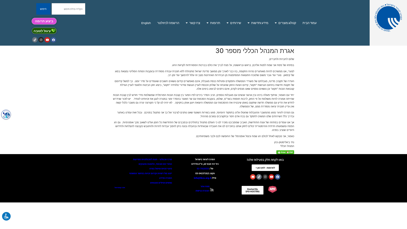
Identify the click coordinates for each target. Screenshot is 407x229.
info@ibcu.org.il (202, 177)
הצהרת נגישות (202, 190)
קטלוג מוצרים (287, 23)
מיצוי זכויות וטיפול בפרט (160, 168)
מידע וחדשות (259, 23)
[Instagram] (41, 39)
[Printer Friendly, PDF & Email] (285, 152)
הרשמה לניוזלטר (168, 23)
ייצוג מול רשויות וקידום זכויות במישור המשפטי (150, 173)
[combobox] (68, 9)
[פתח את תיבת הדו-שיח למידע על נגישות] (6, 114)
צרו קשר (194, 23)
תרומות (215, 23)
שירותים (235, 23)
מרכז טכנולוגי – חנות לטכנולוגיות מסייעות (152, 159)
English (146, 23)
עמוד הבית (310, 23)
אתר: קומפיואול (119, 187)
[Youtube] (47, 39)
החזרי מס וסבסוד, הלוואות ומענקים (155, 163)
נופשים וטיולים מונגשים (161, 182)
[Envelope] (252, 177)
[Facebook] (53, 39)
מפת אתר (205, 186)
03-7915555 (203, 168)
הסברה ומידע (165, 177)
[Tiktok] (35, 39)
